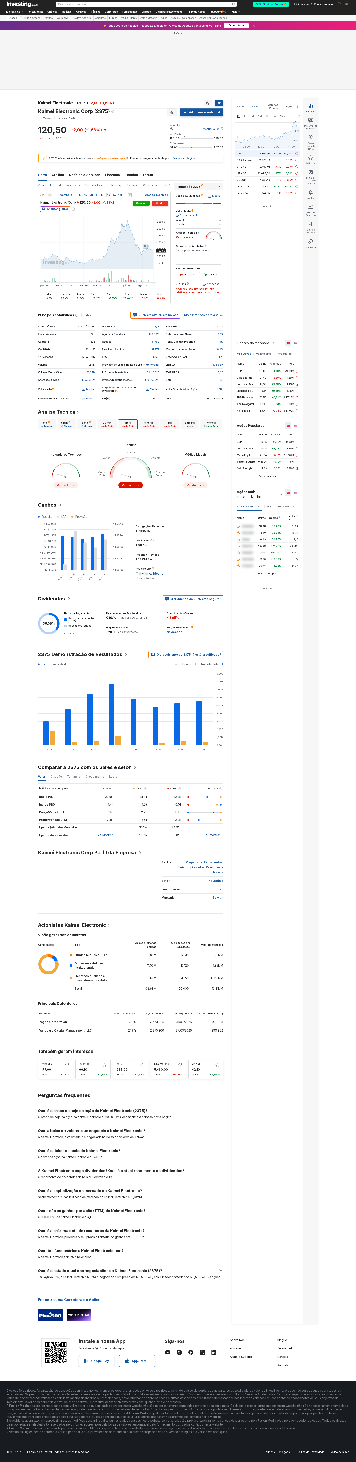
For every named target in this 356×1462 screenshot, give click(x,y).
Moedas (242, 106)
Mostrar (107, 835)
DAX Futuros (244, 160)
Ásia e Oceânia (148, 17)
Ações (13, 17)
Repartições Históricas (124, 185)
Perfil (59, 185)
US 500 (241, 179)
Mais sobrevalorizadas (281, 506)
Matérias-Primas (273, 106)
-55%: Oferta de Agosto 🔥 (271, 4)
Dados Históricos (95, 185)
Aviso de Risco (340, 1452)
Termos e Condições (277, 1452)
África (164, 17)
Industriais (215, 880)
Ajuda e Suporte (241, 1356)
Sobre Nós (237, 1340)
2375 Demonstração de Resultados (80, 654)
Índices (256, 106)
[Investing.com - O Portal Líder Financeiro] (23, 4)
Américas (100, 17)
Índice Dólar (244, 186)
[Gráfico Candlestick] (42, 195)
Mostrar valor (211, 129)
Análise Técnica (56, 412)
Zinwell (196, 1063)
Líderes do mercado (253, 343)
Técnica (131, 175)
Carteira (282, 1356)
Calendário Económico (169, 11)
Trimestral (58, 664)
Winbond (46, 1063)
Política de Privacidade (310, 1452)
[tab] (47, 424)
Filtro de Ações (196, 11)
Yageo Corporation (53, 1022)
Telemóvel (284, 1348)
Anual (42, 664)
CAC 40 (241, 166)
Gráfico (58, 175)
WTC (120, 1063)
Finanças (112, 175)
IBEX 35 (241, 173)
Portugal (48, 17)
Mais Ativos (244, 353)
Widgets (283, 1365)
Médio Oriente (129, 17)
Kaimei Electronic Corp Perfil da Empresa (87, 852)
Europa (113, 17)
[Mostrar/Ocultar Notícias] (130, 195)
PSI (239, 153)
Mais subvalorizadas (249, 506)
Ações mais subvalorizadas (249, 494)
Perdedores (284, 353)
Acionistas (73, 185)
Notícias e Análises (84, 175)
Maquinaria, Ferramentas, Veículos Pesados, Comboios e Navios (200, 867)
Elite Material (162, 1063)
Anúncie (235, 1348)
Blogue (282, 1340)
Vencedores (263, 353)
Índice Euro (243, 193)
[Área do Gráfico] (50, 195)
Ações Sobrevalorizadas (213, 17)
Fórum (148, 175)
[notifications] (339, 4)
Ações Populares (251, 425)
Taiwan (218, 897)
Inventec (84, 1063)
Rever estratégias (184, 158)
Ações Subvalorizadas (183, 17)
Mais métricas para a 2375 (203, 315)
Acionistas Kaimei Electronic (72, 925)
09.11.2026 (153, 372)
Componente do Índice (157, 185)
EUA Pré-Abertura (82, 17)
